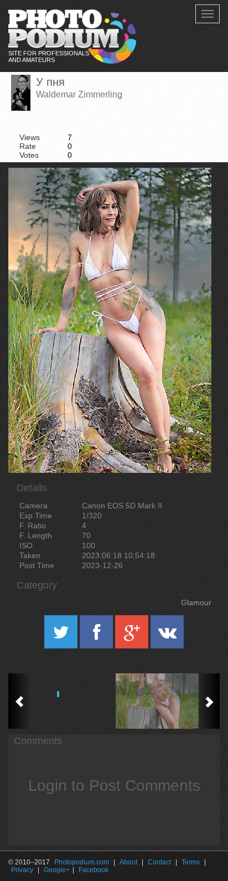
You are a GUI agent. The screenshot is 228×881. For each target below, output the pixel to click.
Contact (159, 862)
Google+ (57, 870)
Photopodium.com (81, 862)
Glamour (196, 602)
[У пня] (189, 196)
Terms (191, 862)
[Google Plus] (133, 635)
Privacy (22, 870)
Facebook (93, 870)
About (128, 862)
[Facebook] (97, 635)
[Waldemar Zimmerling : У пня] (167, 701)
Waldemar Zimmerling (79, 94)
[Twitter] (62, 635)
